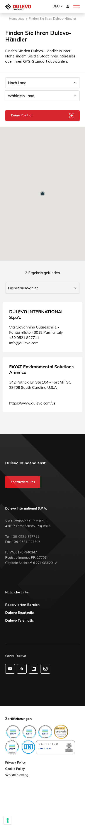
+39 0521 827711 (24, 337)
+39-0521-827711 (25, 536)
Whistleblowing (16, 775)
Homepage (16, 19)
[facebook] (21, 669)
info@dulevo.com (24, 343)
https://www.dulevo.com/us (32, 403)
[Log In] (67, 6)
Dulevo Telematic (19, 620)
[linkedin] (34, 669)
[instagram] (45, 669)
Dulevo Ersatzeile (19, 612)
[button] (42, 194)
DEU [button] (57, 6)
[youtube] (10, 669)
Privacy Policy (15, 762)
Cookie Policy (15, 769)
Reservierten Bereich (22, 604)
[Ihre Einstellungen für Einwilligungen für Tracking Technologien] (7, 820)
